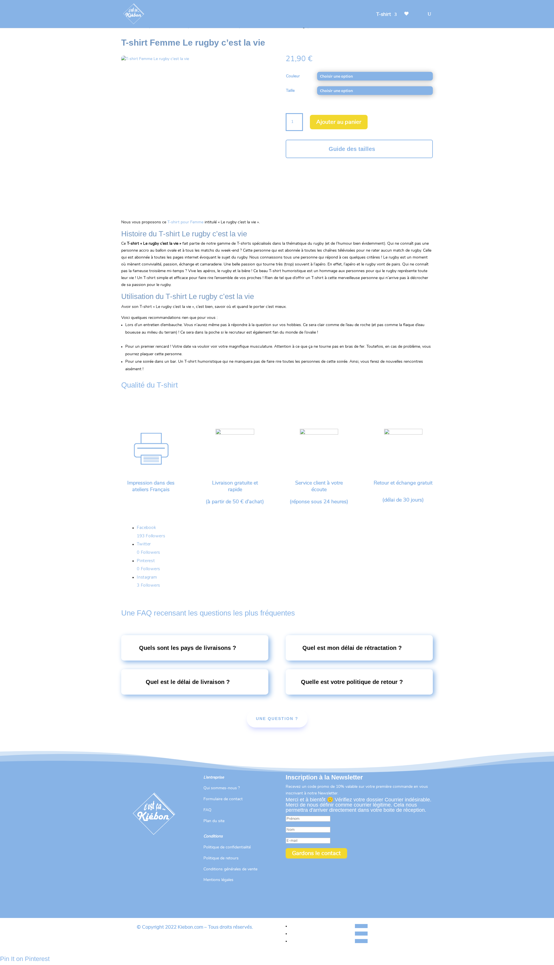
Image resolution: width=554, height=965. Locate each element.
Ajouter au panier (338, 122)
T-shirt (383, 14)
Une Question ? (277, 718)
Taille (290, 91)
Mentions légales (218, 880)
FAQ (207, 810)
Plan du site (213, 821)
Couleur (293, 76)
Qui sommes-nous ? (221, 788)
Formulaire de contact (223, 799)
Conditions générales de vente (230, 869)
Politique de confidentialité (227, 847)
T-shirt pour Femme (185, 222)
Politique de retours (221, 858)
